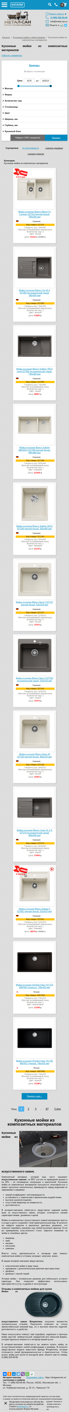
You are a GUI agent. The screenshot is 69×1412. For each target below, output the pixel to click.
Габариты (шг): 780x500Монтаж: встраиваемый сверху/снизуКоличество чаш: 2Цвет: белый (35, 231)
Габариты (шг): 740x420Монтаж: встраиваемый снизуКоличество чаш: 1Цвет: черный (35, 1077)
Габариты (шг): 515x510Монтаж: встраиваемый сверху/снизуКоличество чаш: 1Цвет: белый (35, 619)
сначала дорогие (36, 154)
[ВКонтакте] (5, 1374)
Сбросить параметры (12, 55)
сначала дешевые (54, 148)
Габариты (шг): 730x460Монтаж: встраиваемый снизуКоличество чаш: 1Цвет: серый (35, 388)
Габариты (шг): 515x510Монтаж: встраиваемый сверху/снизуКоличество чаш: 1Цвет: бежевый (35, 925)
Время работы (56, 14)
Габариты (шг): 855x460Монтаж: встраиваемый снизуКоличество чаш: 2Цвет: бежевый (35, 467)
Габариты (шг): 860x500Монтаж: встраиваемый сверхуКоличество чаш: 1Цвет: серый (35, 849)
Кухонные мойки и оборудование (29, 37)
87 (47, 1109)
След (57, 1109)
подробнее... (23, 1406)
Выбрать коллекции (34, 71)
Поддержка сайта (35, 1377)
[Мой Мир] (14, 1374)
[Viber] (23, 1374)
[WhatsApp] (27, 1374)
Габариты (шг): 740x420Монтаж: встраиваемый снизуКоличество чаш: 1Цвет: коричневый (35, 1001)
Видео (51, 869)
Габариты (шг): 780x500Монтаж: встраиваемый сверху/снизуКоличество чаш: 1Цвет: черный (35, 309)
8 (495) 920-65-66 (59, 17)
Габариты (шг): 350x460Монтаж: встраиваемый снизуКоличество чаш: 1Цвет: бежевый (35, 543)
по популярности (30, 148)
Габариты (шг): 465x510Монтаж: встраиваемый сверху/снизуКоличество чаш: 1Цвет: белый (35, 771)
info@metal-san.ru (58, 21)
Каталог (6, 37)
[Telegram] (18, 1374)
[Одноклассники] (9, 1374)
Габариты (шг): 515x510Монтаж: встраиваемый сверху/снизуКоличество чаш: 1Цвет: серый (35, 695)
